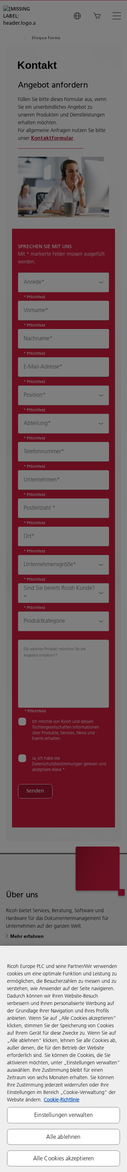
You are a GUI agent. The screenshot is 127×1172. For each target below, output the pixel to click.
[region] (63, 1059)
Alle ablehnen (63, 1136)
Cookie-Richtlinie (61, 1099)
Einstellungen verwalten (63, 1114)
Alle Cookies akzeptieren (63, 1158)
